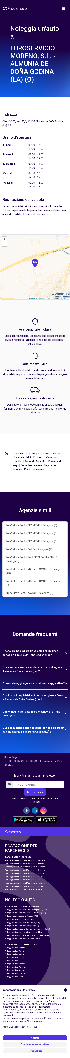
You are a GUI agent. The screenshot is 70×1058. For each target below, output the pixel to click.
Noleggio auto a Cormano (16, 967)
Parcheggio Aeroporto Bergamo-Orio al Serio (23, 889)
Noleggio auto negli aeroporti (23, 906)
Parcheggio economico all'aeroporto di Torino (24, 886)
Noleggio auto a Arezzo (15, 973)
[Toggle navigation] (63, 8)
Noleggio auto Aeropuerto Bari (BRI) (20, 919)
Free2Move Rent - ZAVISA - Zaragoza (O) (29, 593)
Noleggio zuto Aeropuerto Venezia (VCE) (22, 916)
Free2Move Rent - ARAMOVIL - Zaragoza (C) (31, 525)
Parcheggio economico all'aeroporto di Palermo (25, 883)
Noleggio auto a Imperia (15, 964)
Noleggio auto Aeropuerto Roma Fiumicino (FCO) (25, 913)
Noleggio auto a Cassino (15, 948)
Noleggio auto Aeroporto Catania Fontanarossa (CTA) (27, 929)
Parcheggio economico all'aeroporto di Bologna (25, 864)
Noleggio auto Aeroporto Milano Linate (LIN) (23, 932)
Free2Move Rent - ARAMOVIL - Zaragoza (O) (31, 541)
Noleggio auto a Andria (15, 977)
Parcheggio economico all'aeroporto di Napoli (24, 877)
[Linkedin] (35, 810)
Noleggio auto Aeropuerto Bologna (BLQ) (22, 926)
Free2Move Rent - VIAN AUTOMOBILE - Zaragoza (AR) (34, 571)
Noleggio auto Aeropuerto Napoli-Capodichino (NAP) (27, 935)
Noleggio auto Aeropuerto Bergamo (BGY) (22, 923)
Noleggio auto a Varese (15, 970)
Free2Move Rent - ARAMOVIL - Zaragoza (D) (31, 533)
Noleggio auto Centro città (21, 944)
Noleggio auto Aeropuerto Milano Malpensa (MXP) (26, 910)
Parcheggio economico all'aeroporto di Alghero (25, 860)
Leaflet (32, 298)
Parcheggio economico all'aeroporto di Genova (24, 873)
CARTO (66, 298)
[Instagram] (43, 810)
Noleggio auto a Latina (14, 954)
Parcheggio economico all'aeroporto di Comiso (25, 870)
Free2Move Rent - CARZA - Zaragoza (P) (29, 549)
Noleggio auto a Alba (14, 961)
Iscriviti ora (35, 792)
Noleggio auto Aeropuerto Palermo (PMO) (22, 939)
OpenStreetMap (44, 298)
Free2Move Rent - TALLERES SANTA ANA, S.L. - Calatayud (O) (33, 559)
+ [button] (5, 239)
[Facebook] (26, 810)
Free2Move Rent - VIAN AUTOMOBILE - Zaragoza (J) (34, 583)
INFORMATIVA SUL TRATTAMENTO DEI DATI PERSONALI (35, 800)
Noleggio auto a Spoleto (15, 957)
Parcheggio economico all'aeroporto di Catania (25, 867)
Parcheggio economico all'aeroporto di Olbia (23, 880)
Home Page (10, 757)
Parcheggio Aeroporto (18, 857)
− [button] (5, 244)
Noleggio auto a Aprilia (14, 951)
